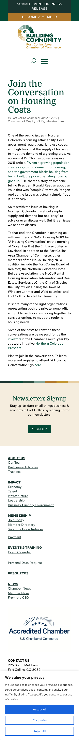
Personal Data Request (25, 563)
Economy (14, 487)
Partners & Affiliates (23, 467)
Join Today (16, 520)
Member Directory (21, 525)
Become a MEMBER (39, 17)
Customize (40, 720)
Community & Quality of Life (26, 121)
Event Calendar (19, 552)
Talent (12, 491)
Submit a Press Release (25, 529)
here (37, 365)
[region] (39, 705)
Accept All (39, 709)
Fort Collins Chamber (25, 118)
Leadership (16, 500)
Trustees (14, 472)
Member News (18, 593)
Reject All (39, 731)
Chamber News (19, 588)
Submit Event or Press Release (39, 6)
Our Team (15, 462)
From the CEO (18, 597)
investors (14, 339)
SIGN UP (39, 429)
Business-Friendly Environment (31, 505)
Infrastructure (55, 121)
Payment (14, 537)
